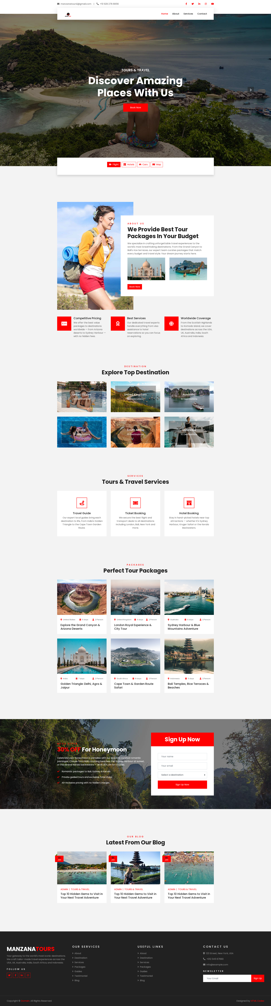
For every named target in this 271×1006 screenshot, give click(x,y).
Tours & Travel (80, 889)
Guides (78, 971)
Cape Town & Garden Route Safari (133, 685)
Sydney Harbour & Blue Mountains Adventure (184, 627)
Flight (116, 164)
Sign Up (258, 978)
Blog (77, 980)
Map (158, 164)
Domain (25, 1000)
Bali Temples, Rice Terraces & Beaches (188, 685)
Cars (145, 164)
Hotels (130, 164)
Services (188, 13)
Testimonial (81, 976)
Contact (202, 13)
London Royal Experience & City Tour (133, 627)
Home (164, 13)
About (175, 13)
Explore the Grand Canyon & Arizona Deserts (80, 627)
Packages (80, 966)
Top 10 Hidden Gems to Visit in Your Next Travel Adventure (82, 896)
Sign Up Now (182, 784)
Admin (64, 889)
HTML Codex (257, 1000)
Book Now (135, 107)
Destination (81, 957)
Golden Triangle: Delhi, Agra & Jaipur (81, 685)
